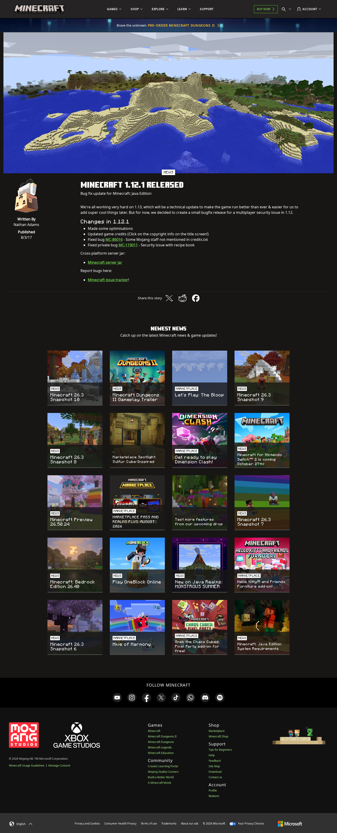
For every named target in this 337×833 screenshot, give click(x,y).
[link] (117, 697)
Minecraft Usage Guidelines (26, 765)
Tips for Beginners (220, 750)
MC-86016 (114, 239)
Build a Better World (161, 777)
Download (215, 772)
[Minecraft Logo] (39, 9)
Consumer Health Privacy (120, 823)
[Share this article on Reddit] (182, 298)
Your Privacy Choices (250, 823)
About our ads (190, 823)
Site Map (214, 766)
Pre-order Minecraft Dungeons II (181, 25)
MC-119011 (128, 244)
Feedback (215, 761)
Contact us (215, 777)
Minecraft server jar (105, 262)
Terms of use (149, 823)
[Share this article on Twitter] (169, 298)
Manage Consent (59, 765)
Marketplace (217, 731)
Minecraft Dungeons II (162, 736)
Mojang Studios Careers (163, 772)
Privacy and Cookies (87, 823)
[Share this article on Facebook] (195, 298)
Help (212, 755)
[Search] (287, 9)
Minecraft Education (161, 753)
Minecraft (154, 731)
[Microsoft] (290, 823)
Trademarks (169, 823)
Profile (213, 790)
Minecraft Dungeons (161, 742)
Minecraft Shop (218, 736)
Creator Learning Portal (163, 766)
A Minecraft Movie (159, 783)
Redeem (214, 796)
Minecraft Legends (160, 747)
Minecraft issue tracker (108, 279)
